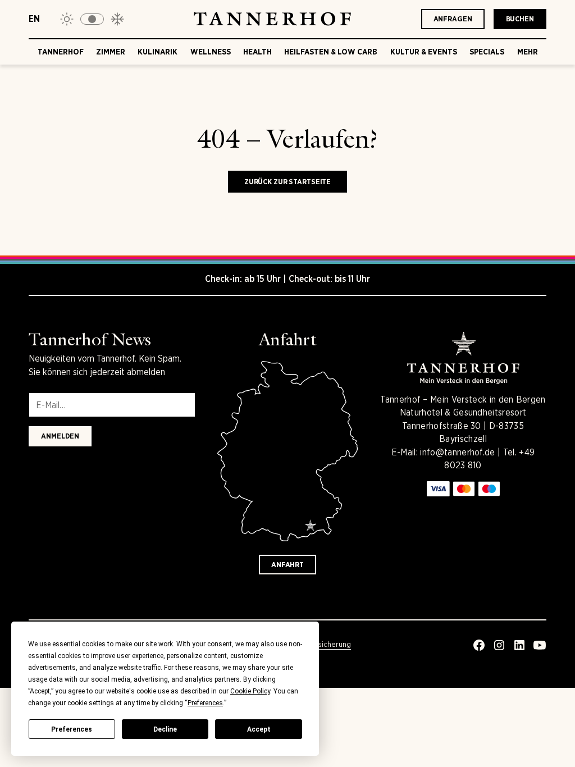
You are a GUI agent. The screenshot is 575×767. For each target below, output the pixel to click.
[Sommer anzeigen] (67, 19)
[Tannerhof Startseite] (272, 19)
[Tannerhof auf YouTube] (539, 645)
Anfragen (452, 19)
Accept (259, 729)
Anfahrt (287, 564)
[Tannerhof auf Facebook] (479, 645)
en (34, 18)
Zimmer (110, 51)
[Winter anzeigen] (117, 19)
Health (257, 51)
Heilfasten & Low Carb (330, 51)
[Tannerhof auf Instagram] (499, 645)
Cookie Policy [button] (250, 691)
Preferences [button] (205, 703)
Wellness (210, 51)
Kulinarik (157, 51)
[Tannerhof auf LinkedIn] (519, 645)
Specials (486, 51)
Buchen (520, 19)
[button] (92, 19)
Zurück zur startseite (287, 181)
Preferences (71, 729)
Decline (165, 729)
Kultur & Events (423, 51)
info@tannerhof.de (457, 452)
